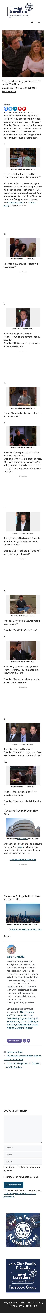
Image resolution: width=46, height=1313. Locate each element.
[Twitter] (10, 109)
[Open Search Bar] (32, 22)
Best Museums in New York (23, 859)
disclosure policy (15, 202)
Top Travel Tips (9, 92)
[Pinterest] (20, 109)
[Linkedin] (15, 109)
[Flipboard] (24, 109)
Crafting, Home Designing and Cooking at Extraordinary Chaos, (22, 1018)
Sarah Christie (7, 88)
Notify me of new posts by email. (22, 1177)
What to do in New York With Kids (26, 929)
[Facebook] (6, 109)
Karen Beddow (22, 839)
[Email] (28, 1041)
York (20, 847)
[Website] (24, 1041)
